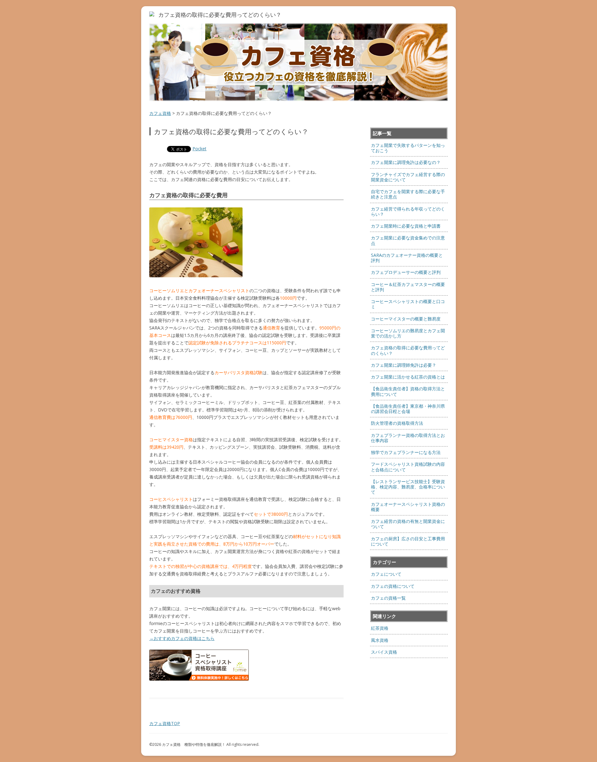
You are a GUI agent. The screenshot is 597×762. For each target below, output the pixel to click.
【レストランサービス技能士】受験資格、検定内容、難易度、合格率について (408, 487)
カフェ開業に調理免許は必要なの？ (406, 162)
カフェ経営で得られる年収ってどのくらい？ (408, 211)
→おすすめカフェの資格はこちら (182, 638)
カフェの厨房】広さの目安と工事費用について (408, 541)
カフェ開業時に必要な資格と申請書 (406, 226)
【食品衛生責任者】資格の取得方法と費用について (408, 391)
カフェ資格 (160, 113)
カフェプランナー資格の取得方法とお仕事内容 (408, 437)
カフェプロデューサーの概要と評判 (406, 272)
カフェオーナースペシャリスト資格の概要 (408, 506)
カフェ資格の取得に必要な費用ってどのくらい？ (408, 350)
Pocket (199, 149)
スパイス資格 (384, 652)
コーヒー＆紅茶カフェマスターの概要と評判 (408, 287)
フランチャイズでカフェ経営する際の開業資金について (408, 177)
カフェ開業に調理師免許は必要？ (403, 365)
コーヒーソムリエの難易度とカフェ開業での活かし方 (408, 333)
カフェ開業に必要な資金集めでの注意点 (408, 240)
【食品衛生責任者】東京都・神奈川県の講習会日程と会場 (408, 408)
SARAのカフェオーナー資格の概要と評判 (407, 257)
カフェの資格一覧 (388, 598)
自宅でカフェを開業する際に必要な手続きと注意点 (408, 194)
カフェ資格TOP (164, 723)
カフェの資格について (392, 586)
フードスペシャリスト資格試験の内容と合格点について (408, 466)
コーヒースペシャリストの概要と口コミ (408, 304)
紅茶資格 (379, 628)
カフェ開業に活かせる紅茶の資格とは (408, 377)
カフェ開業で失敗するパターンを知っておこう (408, 147)
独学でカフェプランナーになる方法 (406, 452)
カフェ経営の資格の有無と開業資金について (408, 523)
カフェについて (386, 574)
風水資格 (379, 640)
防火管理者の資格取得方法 (397, 423)
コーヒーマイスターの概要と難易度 (406, 319)
